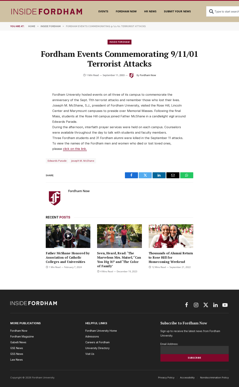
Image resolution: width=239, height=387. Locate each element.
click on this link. (75, 149)
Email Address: (169, 344)
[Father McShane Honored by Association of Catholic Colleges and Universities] (68, 236)
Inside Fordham (119, 42)
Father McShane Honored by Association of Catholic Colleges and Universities (68, 257)
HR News (150, 11)
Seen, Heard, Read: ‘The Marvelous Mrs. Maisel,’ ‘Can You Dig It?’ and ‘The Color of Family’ (119, 259)
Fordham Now (126, 11)
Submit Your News (177, 11)
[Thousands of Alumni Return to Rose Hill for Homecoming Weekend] (171, 236)
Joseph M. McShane (82, 160)
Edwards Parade (57, 160)
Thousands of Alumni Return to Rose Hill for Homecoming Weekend (171, 257)
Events (103, 11)
